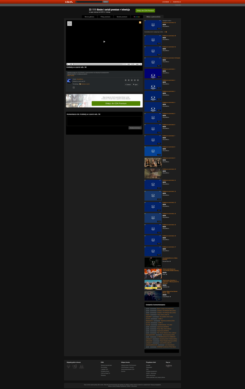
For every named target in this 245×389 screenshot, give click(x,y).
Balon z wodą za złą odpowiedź (165, 308)
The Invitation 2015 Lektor (166, 316)
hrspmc (148, 314)
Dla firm (123, 371)
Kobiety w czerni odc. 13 (169, 202)
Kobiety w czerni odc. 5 (169, 113)
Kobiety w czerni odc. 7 (169, 135)
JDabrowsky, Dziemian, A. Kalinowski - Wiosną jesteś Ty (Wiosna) (171, 282)
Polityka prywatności (151, 371)
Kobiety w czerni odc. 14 (169, 213)
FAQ (147, 369)
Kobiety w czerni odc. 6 (169, 124)
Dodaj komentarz (135, 128)
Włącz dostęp (70, 75)
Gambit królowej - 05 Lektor (165, 324)
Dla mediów (104, 367)
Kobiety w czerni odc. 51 (169, 22)
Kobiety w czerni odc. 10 (169, 169)
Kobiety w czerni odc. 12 (169, 191)
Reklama (103, 375)
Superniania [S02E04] (163, 326)
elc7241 (148, 318)
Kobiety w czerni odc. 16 (169, 236)
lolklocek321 (149, 341)
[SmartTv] (76, 369)
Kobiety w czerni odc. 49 (169, 35)
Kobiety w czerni (85, 84)
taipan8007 (149, 316)
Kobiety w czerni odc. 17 (169, 247)
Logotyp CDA (104, 369)
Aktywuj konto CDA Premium (128, 365)
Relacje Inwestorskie (106, 365)
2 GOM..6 (160, 318)
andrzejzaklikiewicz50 (151, 345)
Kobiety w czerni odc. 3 (169, 91)
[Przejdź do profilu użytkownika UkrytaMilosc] (69, 81)
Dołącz (145, 10)
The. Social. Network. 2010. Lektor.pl (166, 333)
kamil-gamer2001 (150, 335)
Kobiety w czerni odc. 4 (169, 102)
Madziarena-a (149, 320)
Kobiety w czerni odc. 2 (169, 80)
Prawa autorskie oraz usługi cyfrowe (155, 377)
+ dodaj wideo (178, 5)
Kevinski (148, 324)
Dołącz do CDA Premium (116, 103)
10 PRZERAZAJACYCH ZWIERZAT (166, 337)
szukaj (106, 2)
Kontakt (148, 365)
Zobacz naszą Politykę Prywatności (117, 386)
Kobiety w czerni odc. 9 (169, 158)
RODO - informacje (151, 373)
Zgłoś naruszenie (150, 375)
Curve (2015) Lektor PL (166, 343)
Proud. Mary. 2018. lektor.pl (164, 328)
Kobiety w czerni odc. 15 (169, 224)
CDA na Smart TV (105, 373)
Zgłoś (136, 84)
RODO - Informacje (132, 386)
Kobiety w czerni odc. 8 (169, 147)
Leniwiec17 (149, 339)
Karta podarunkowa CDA (127, 369)
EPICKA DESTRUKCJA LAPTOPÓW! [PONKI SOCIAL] (171, 270)
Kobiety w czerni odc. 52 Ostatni (171, 58)
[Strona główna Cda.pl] (69, 2)
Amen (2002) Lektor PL (163, 314)
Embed (129, 84)
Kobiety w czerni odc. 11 (169, 180)
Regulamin (149, 367)
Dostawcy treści (105, 371)
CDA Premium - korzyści (127, 367)
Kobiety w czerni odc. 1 (169, 69)
